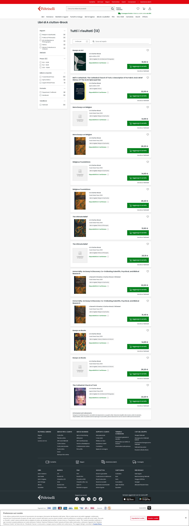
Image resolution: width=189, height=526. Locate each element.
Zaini (116, 479)
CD (58, 474)
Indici (59, 452)
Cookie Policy (97, 524)
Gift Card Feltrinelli (62, 441)
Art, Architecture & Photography (48, 41)
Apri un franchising (82, 435)
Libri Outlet (41, 476)
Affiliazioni (80, 438)
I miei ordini (99, 438)
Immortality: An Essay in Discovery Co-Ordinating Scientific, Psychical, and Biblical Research (106, 272)
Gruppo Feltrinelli (140, 435)
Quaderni (118, 487)
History (44, 44)
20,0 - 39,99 (46, 67)
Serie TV (79, 485)
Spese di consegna (102, 449)
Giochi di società (101, 482)
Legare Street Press (48, 83)
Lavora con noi (42, 441)
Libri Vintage (41, 482)
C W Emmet (117, 277)
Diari (116, 476)
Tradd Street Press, (94, 113)
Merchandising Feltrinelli (142, 476)
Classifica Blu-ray (82, 482)
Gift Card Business (82, 441)
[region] (94, 518)
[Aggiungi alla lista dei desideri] (148, 50)
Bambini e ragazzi (82, 487)
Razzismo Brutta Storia (141, 450)
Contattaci (99, 446)
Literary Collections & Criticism (49, 48)
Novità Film (80, 476)
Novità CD (60, 476)
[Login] (150, 8)
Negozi (107, 2)
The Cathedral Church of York (85, 385)
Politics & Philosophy (48, 37)
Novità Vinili (60, 485)
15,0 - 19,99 (45, 65)
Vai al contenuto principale (46, 2)
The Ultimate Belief (80, 217)
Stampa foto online (63, 454)
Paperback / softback (49, 92)
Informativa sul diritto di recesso (122, 442)
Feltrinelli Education (140, 447)
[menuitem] (42, 17)
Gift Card (100, 2)
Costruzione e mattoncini (103, 476)
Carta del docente (62, 446)
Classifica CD (61, 479)
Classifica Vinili (61, 487)
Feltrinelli (45, 105)
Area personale (100, 435)
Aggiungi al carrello (139, 66)
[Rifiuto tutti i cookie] (186, 518)
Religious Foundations (81, 162)
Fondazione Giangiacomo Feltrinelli (143, 443)
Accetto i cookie (153, 518)
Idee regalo (138, 474)
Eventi (124, 2)
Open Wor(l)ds (119, 485)
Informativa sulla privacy (123, 446)
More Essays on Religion (82, 107)
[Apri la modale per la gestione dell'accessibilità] (149, 508)
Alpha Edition (46, 80)
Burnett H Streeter (96, 277)
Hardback (45, 95)
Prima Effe (79, 449)
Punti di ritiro (116, 2)
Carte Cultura (61, 443)
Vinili (58, 482)
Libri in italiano (42, 474)
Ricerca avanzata (119, 8)
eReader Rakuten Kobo (141, 485)
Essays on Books (79, 330)
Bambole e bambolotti (102, 485)
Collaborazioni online (83, 446)
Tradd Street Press (48, 77)
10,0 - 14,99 (45, 62)
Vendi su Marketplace (83, 443)
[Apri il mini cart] (144, 8)
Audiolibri (40, 487)
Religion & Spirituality (48, 34)
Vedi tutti (43, 52)
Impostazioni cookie (138, 518)
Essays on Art (78, 50)
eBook (39, 485)
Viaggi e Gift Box (140, 479)
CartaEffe (92, 2)
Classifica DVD (81, 479)
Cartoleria (118, 474)
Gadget (137, 482)
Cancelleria (118, 482)
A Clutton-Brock (95, 54)
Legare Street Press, (94, 391)
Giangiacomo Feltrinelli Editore (142, 439)
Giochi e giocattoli (101, 474)
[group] (122, 13)
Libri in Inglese (42, 479)
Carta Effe (60, 435)
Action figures (100, 487)
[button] (112, 8)
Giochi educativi (101, 479)
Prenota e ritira (61, 438)
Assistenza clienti (145, 2)
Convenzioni (132, 2)
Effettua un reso (100, 441)
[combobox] (90, 8)
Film (78, 474)
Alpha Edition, (93, 56)
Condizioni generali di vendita (122, 438)
